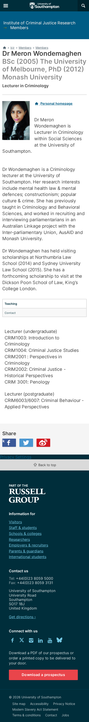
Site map (19, 704)
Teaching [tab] (11, 303)
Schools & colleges (25, 533)
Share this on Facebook (3, 441)
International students (27, 556)
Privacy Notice (64, 704)
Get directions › (22, 617)
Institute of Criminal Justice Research (39, 22)
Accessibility (39, 704)
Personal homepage (56, 103)
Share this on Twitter (26, 443)
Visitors (15, 522)
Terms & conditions (26, 715)
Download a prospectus (43, 674)
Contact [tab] (10, 313)
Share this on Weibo (43, 443)
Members (19, 27)
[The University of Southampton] (44, 5)
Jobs (65, 715)
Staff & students (23, 527)
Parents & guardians (26, 551)
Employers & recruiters (28, 545)
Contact (51, 715)
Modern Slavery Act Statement (35, 709)
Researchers (19, 539)
